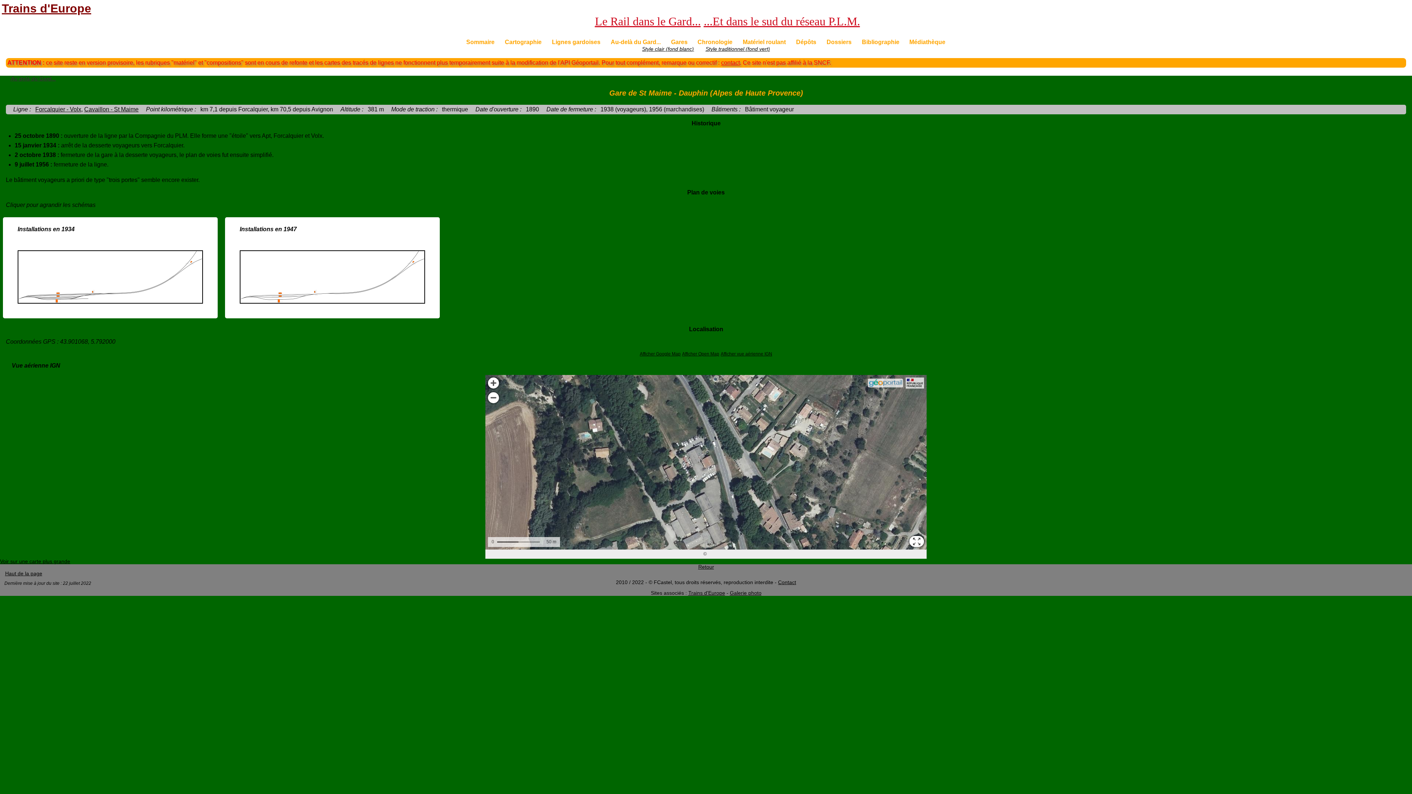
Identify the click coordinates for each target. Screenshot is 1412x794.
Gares (679, 42)
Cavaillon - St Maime (111, 109)
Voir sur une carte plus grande (35, 561)
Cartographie (523, 42)
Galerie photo (746, 593)
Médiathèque (927, 42)
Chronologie (715, 42)
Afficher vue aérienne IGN (746, 354)
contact (730, 63)
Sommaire (480, 42)
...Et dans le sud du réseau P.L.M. (782, 21)
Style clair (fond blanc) (668, 49)
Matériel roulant (764, 42)
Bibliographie (880, 42)
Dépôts (806, 42)
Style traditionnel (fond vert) (738, 49)
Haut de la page (23, 573)
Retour (706, 567)
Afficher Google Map (660, 354)
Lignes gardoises (576, 42)
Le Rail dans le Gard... (648, 21)
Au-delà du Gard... (636, 42)
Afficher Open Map (700, 354)
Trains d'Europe (46, 8)
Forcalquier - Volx (58, 109)
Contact (787, 582)
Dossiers (839, 42)
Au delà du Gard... (33, 79)
